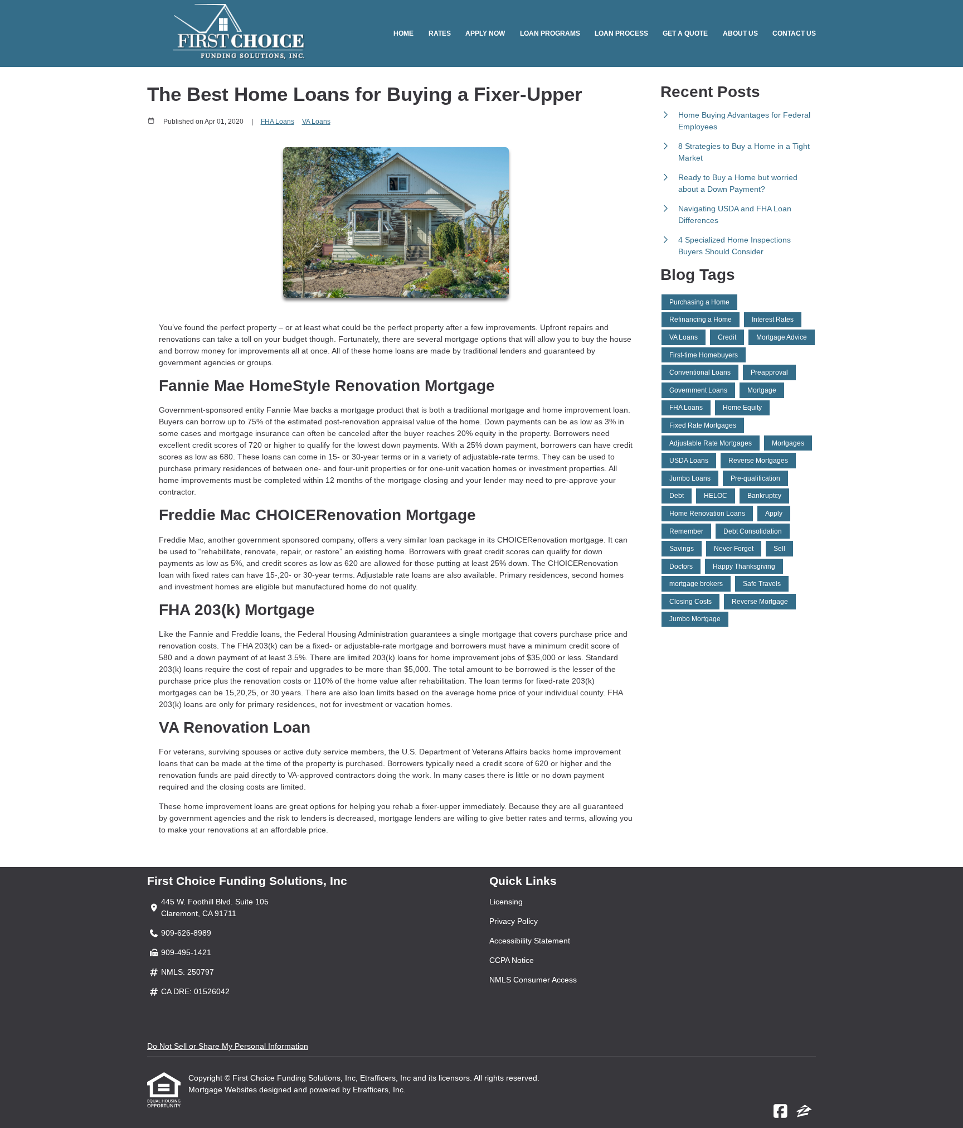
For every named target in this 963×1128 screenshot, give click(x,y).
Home (403, 33)
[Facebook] (780, 1111)
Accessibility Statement (529, 940)
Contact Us (794, 33)
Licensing (506, 901)
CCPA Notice (511, 960)
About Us (740, 33)
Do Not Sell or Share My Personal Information (227, 1046)
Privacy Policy (513, 921)
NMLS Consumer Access (533, 979)
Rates (440, 33)
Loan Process (621, 33)
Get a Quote (685, 33)
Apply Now (485, 33)
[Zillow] (804, 1111)
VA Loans (316, 121)
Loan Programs (550, 33)
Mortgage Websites (223, 1089)
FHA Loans (277, 121)
